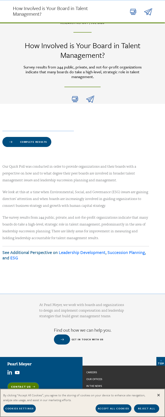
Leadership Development (82, 252)
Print (75, 99)
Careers (91, 372)
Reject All (146, 408)
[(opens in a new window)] (9, 372)
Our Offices (94, 379)
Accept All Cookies (113, 408)
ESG (14, 258)
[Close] (158, 395)
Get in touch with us (88, 339)
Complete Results (33, 142)
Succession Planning (126, 252)
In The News (94, 386)
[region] (82, 403)
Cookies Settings (19, 408)
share (90, 99)
